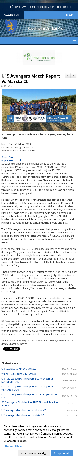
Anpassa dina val (13, 445)
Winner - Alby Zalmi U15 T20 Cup (18, 373)
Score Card (7, 157)
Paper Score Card (11, 160)
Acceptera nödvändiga (34, 453)
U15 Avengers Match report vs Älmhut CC (23, 410)
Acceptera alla (62, 453)
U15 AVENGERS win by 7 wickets (18, 368)
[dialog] (39, 439)
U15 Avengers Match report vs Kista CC (22, 415)
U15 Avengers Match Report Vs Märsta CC (30, 78)
